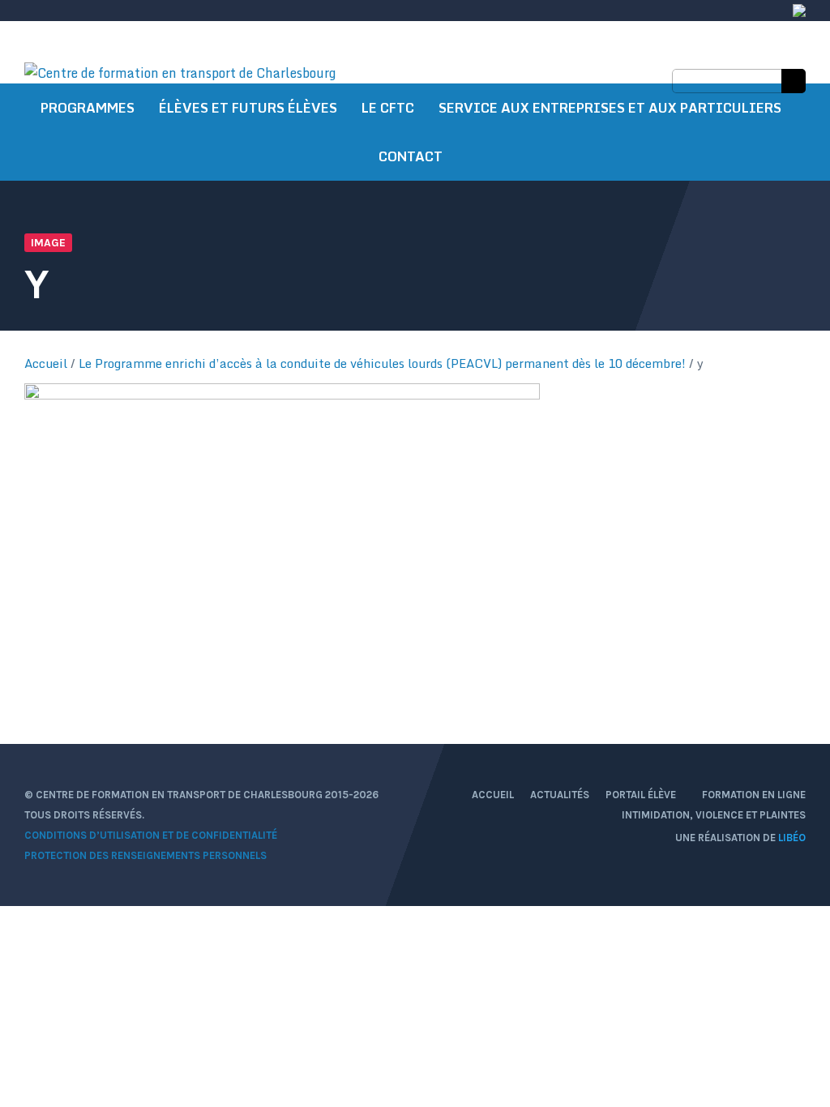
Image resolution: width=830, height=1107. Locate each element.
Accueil (45, 363)
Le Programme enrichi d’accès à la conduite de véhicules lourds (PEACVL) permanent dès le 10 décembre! (382, 363)
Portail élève (641, 795)
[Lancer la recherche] (793, 81)
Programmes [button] (88, 107)
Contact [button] (411, 156)
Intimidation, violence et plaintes (714, 815)
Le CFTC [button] (388, 107)
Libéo (792, 837)
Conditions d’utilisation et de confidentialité (150, 835)
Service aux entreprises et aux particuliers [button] (610, 107)
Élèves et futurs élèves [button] (248, 107)
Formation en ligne (754, 795)
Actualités (559, 795)
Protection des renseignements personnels (145, 855)
